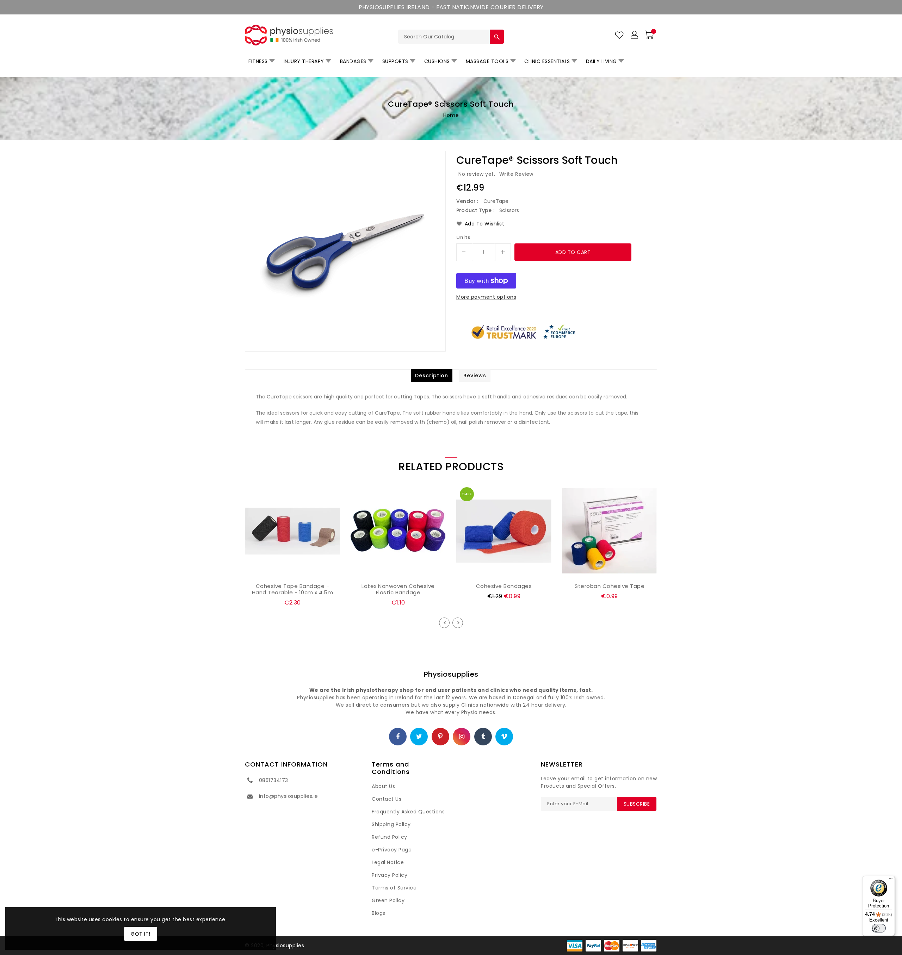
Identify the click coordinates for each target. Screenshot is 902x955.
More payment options (486, 296)
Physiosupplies (451, 674)
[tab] (431, 375)
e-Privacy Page (392, 849)
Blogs (378, 913)
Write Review (516, 174)
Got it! (140, 933)
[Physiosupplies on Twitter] (419, 736)
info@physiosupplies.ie (288, 796)
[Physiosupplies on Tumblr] (483, 736)
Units (463, 237)
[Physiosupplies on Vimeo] (504, 736)
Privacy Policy (389, 875)
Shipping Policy (391, 824)
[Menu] (890, 880)
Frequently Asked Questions (408, 811)
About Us (383, 786)
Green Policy (388, 900)
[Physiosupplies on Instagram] (462, 736)
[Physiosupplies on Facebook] (398, 736)
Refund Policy (389, 837)
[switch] (879, 928)
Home (451, 115)
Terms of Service (394, 887)
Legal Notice (388, 862)
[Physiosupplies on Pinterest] (440, 736)
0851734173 (273, 780)
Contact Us (386, 798)
